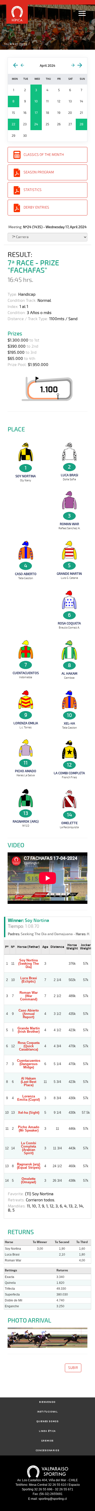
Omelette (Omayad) (28, 1180)
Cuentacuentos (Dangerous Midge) (28, 1064)
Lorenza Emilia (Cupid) (28, 1097)
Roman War (69, 524)
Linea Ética (47, 1431)
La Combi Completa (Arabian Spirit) (28, 1148)
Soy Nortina (25, 476)
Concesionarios (47, 1450)
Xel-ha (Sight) (28, 1112)
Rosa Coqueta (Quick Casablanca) (29, 1046)
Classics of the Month (44, 155)
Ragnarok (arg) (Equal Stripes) (28, 1165)
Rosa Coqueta (69, 623)
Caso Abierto (25, 574)
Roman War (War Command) (29, 996)
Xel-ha (69, 724)
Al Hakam (69, 674)
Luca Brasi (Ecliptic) (28, 979)
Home (23, 44)
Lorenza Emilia (25, 723)
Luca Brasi (69, 475)
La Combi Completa (69, 773)
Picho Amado (25, 771)
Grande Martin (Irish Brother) (28, 1029)
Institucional (47, 1411)
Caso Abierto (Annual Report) (28, 1014)
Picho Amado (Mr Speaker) (28, 1128)
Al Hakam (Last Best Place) (28, 1082)
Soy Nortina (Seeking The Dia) (28, 963)
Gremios (47, 1440)
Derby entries (36, 207)
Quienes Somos (47, 1421)
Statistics (33, 190)
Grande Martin (69, 574)
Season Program (39, 172)
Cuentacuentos (26, 673)
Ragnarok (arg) (26, 822)
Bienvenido (47, 1402)
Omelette (69, 823)
